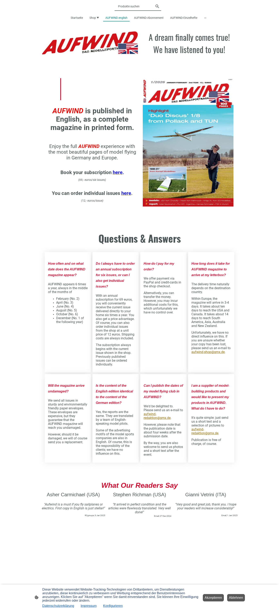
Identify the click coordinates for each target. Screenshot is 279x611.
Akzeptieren (213, 597)
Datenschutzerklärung (58, 606)
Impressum (89, 606)
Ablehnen (236, 597)
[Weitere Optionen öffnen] (205, 17)
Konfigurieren (113, 606)
